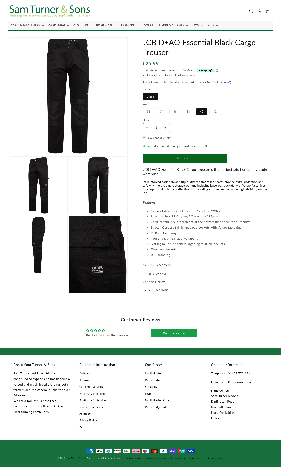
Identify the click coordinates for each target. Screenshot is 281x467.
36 (177, 112)
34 (163, 112)
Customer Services (91, 386)
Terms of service (133, 458)
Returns (84, 380)
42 (217, 112)
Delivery (84, 373)
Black (150, 96)
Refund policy (178, 458)
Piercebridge (153, 380)
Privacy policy (196, 458)
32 (150, 112)
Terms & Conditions (91, 407)
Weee (82, 427)
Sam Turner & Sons (76, 458)
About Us (85, 413)
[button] (26, 25)
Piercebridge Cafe (156, 407)
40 (201, 111)
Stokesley (151, 386)
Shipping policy (216, 458)
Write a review (174, 333)
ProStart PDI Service (92, 400)
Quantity (148, 120)
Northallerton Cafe (157, 400)
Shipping (163, 75)
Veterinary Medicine (92, 393)
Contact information (156, 458)
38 (190, 112)
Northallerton (153, 373)
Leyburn (150, 393)
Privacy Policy (88, 420)
